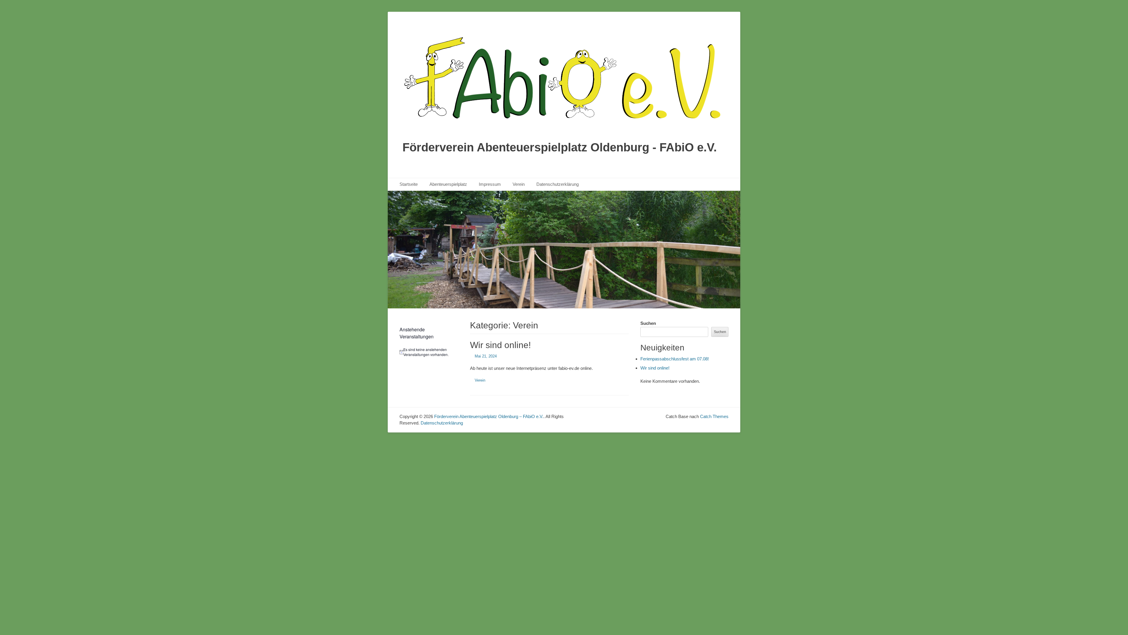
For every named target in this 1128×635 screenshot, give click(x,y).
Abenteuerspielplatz (448, 184)
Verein (519, 184)
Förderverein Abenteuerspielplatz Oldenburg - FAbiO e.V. (559, 147)
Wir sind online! (500, 345)
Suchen (648, 323)
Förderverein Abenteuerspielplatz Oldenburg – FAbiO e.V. (488, 416)
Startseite (409, 184)
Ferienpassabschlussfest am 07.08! (674, 358)
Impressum (490, 184)
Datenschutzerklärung (557, 184)
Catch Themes (714, 416)
